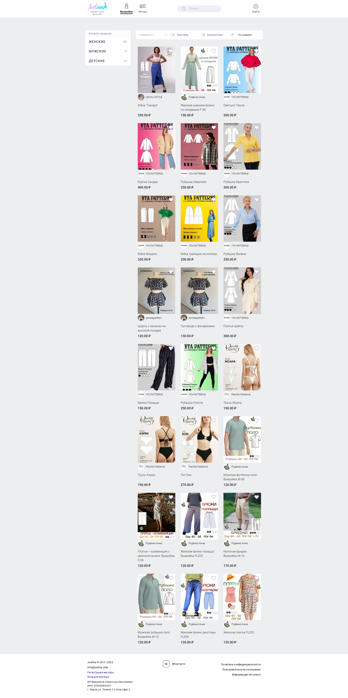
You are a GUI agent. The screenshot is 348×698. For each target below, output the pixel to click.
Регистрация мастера (100, 672)
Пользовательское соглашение (241, 669)
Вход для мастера (98, 676)
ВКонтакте (178, 663)
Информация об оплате (246, 674)
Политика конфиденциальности (241, 664)
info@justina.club (97, 667)
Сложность (146, 34)
